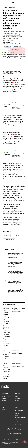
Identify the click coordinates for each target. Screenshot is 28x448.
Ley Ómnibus (16, 235)
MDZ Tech (17, 405)
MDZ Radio (17, 400)
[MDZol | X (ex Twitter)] (19, 429)
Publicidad (17, 413)
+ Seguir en (6, 46)
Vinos (3, 407)
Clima (16, 396)
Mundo (3, 403)
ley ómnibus (16, 82)
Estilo (3, 405)
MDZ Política (6, 42)
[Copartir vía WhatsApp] (4, 49)
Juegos (16, 403)
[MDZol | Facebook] (8, 429)
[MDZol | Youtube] (16, 429)
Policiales (4, 400)
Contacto (17, 415)
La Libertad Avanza (9, 239)
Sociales (4, 409)
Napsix (16, 407)
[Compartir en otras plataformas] (7, 49)
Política (5, 7)
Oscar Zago (7, 235)
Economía (4, 398)
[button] (26, 2)
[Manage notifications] (24, 441)
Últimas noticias (6, 396)
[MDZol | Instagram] (12, 429)
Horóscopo (17, 398)
